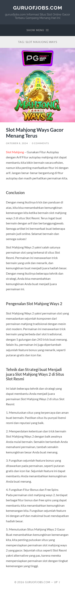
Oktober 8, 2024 (17, 143)
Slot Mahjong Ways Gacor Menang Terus (35, 133)
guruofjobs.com (37, 8)
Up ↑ (57, 582)
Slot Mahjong (15, 152)
